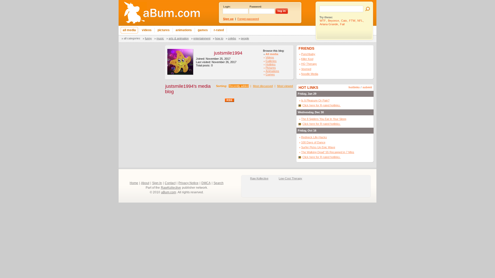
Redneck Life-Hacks (314, 137)
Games (270, 74)
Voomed (306, 69)
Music (160, 38)
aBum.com (168, 192)
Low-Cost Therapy (290, 178)
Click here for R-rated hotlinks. (321, 105)
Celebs (232, 38)
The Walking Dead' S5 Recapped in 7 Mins (327, 152)
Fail (342, 24)
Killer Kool (307, 58)
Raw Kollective (259, 178)
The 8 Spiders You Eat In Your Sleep (323, 118)
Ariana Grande (329, 24)
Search (218, 183)
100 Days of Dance (313, 142)
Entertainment (201, 38)
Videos (270, 57)
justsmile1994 (228, 53)
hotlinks (354, 87)
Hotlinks (271, 64)
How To (219, 38)
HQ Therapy (309, 63)
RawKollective (171, 187)
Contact (170, 183)
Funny (148, 38)
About (145, 183)
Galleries (271, 61)
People (245, 38)
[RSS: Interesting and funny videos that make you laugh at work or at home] (229, 99)
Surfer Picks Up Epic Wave (318, 147)
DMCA (206, 183)
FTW (352, 20)
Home (134, 183)
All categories (132, 38)
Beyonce (333, 20)
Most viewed (285, 86)
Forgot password (248, 18)
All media (272, 54)
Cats (344, 20)
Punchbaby (308, 54)
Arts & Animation (179, 38)
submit (367, 87)
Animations (272, 71)
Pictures (271, 67)
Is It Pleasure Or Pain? (315, 100)
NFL (360, 20)
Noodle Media (309, 73)
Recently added (239, 86)
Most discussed (263, 86)
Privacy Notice (188, 183)
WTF (323, 20)
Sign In (157, 183)
